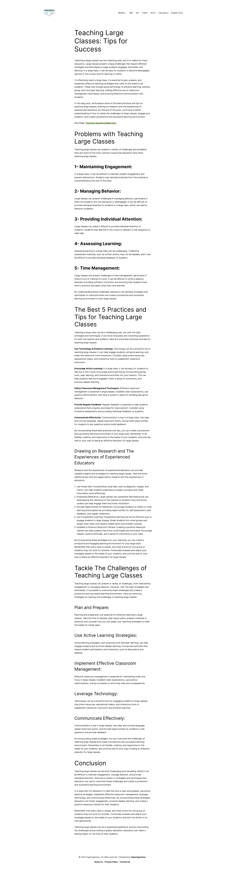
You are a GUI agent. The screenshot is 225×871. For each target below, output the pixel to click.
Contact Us (125, 862)
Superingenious (138, 857)
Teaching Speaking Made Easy (100, 123)
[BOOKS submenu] (125, 13)
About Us (98, 862)
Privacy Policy (111, 862)
